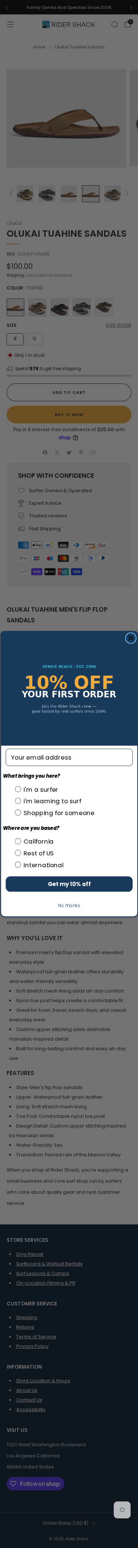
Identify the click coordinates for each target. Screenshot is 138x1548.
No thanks (69, 906)
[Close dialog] (131, 638)
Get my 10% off (69, 884)
